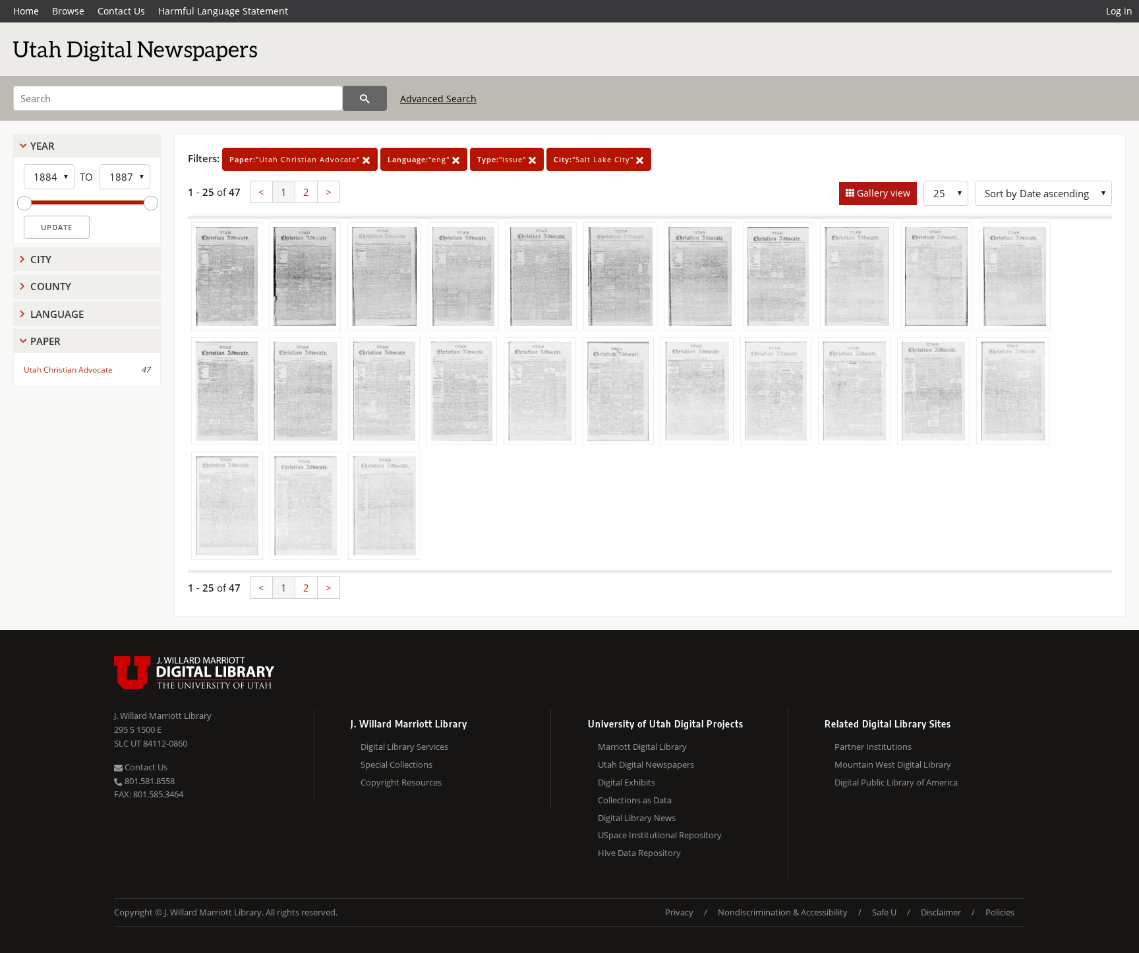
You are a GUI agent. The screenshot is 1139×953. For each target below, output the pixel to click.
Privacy (679, 912)
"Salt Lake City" (595, 159)
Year (42, 145)
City (40, 259)
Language (57, 314)
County (50, 286)
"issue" (503, 159)
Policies (999, 912)
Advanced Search (438, 98)
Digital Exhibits (626, 782)
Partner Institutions (873, 747)
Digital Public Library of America (896, 782)
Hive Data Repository (639, 853)
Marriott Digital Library (642, 747)
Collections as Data (635, 800)
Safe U (884, 912)
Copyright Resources (401, 782)
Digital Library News (637, 818)
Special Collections (396, 764)
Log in (1119, 11)
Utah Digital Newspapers (646, 764)
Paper (45, 341)
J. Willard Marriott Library (163, 716)
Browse (68, 11)
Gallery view (882, 193)
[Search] (365, 98)
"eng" (420, 159)
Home (26, 11)
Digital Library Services (404, 747)
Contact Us (121, 11)
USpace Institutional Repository (660, 835)
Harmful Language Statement (223, 11)
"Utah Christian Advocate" (296, 159)
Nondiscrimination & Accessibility (783, 912)
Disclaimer (941, 912)
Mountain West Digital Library (892, 764)
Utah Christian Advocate (68, 369)
